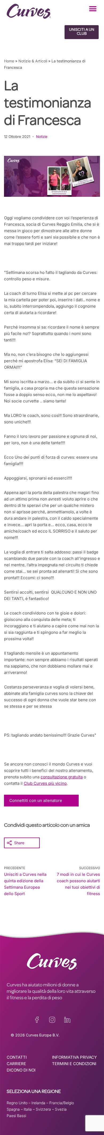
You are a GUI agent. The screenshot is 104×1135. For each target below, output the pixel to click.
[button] (93, 9)
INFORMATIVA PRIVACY (74, 1057)
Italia (28, 1109)
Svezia (61, 1109)
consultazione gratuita (62, 776)
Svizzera (43, 1109)
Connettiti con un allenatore (35, 800)
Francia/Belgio (61, 1102)
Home (9, 61)
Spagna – (15, 1109)
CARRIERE (16, 1063)
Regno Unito (17, 1102)
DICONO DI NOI (21, 1070)
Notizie (41, 136)
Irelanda (38, 1102)
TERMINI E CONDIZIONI (74, 1063)
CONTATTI (17, 1057)
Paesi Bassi (16, 1115)
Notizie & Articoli (32, 61)
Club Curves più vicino (45, 783)
